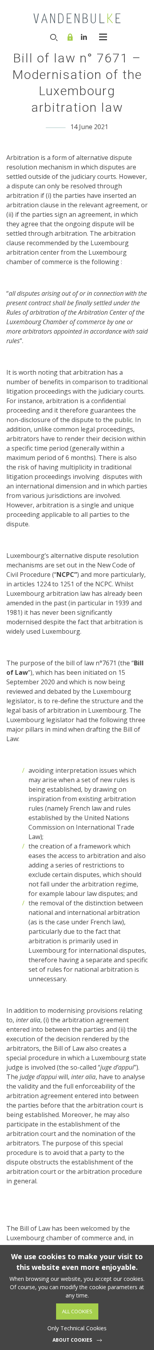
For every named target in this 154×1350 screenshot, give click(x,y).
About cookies (72, 1340)
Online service (71, 37)
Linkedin (84, 37)
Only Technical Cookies (77, 1328)
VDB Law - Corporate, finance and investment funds (77, 18)
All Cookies (77, 1311)
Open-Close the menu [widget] (103, 37)
